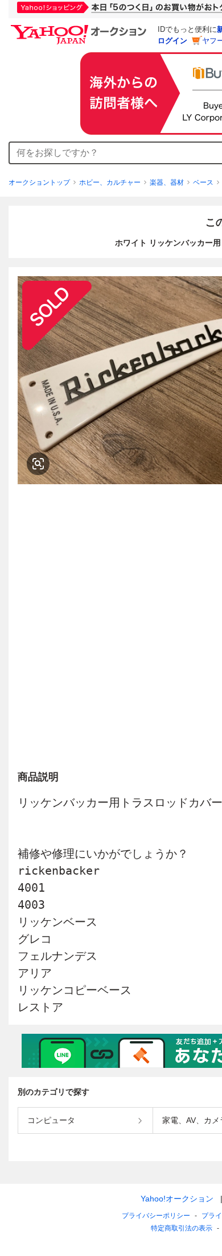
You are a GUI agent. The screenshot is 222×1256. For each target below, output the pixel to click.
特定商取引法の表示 (181, 1228)
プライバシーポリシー (156, 1216)
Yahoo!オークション (177, 1198)
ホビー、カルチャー (110, 182)
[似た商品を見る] (38, 463)
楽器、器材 (167, 182)
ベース (203, 182)
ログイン (172, 40)
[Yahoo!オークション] (80, 28)
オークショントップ (39, 182)
